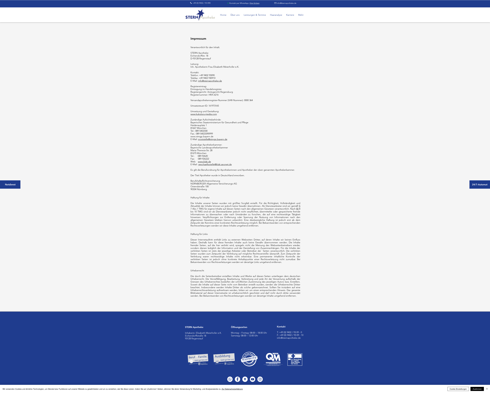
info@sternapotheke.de (210, 80)
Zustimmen (477, 389)
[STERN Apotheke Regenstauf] (237, 379)
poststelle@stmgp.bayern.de (212, 139)
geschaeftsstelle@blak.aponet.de (215, 164)
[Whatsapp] (230, 379)
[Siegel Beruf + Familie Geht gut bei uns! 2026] (198, 359)
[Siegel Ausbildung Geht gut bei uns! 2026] (224, 359)
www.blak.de (204, 161)
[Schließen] (486, 389)
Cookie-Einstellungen (458, 389)
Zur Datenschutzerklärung (232, 389)
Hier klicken (254, 3)
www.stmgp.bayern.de (202, 136)
